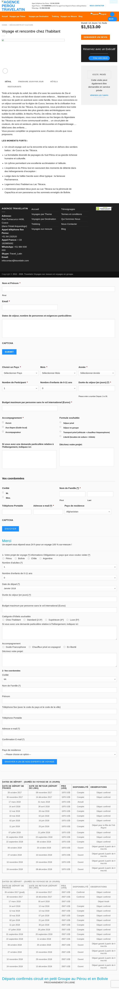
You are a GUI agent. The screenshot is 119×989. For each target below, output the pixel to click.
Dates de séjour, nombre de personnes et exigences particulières (36, 315)
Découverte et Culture (21, 25)
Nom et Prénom (11, 283)
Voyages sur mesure (41, 229)
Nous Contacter (69, 224)
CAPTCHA (7, 343)
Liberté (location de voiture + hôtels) (79, 437)
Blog (80, 16)
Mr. (7, 493)
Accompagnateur (13, 432)
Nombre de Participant (15, 382)
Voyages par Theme (41, 214)
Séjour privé (68, 423)
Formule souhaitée (69, 418)
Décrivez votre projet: (71, 444)
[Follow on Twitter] (115, 6)
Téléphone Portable (12, 506)
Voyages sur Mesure (68, 16)
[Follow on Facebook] (108, 6)
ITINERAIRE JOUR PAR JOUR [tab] (30, 82)
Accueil (5, 16)
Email (6, 301)
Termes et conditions (71, 214)
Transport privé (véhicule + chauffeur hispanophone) (86, 432)
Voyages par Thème (17, 16)
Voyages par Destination (38, 16)
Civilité (5, 488)
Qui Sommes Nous (70, 219)
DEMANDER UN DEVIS (95, 37)
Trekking (55, 16)
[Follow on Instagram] (112, 6)
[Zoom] (5, 71)
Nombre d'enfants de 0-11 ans (56, 382)
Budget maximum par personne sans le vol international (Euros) (37, 402)
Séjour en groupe (71, 428)
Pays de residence (74, 506)
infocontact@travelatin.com (15, 260)
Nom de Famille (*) (70, 488)
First (4, 295)
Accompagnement (12, 418)
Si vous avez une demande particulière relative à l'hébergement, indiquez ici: (28, 445)
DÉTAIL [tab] (8, 82)
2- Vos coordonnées (11, 671)
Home (4, 25)
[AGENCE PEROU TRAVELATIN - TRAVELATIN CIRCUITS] (13, 5)
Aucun (8, 423)
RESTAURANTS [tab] (14, 87)
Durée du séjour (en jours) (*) (95, 382)
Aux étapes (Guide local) (16, 428)
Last (89, 500)
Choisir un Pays (11, 367)
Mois (43, 367)
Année (83, 367)
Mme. (8, 498)
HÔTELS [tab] (54, 82)
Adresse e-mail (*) (43, 506)
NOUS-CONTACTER (97, 6)
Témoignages (68, 209)
